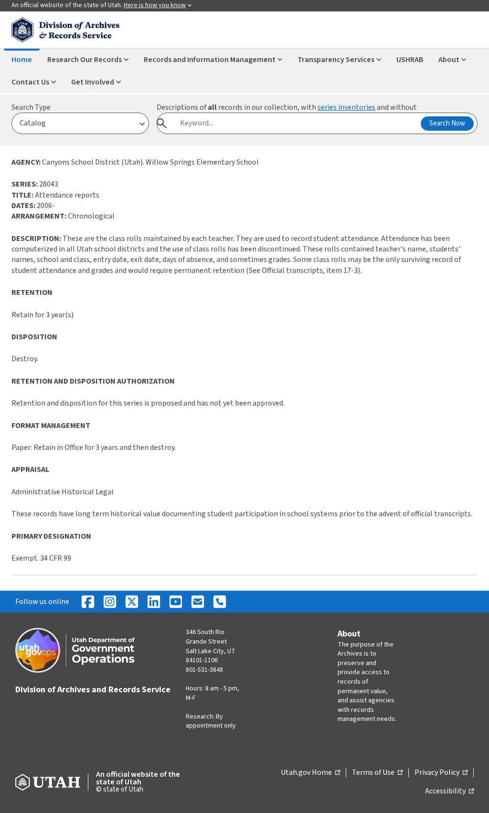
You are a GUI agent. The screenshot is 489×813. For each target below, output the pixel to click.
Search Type (31, 107)
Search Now (447, 123)
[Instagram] (110, 602)
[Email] (198, 602)
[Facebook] (88, 602)
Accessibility (449, 791)
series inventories (346, 107)
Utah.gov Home (310, 773)
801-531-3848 (204, 670)
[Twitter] (132, 602)
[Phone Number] (220, 602)
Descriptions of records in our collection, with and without (287, 107)
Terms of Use (377, 773)
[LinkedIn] (154, 602)
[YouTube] (176, 602)
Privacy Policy (441, 773)
